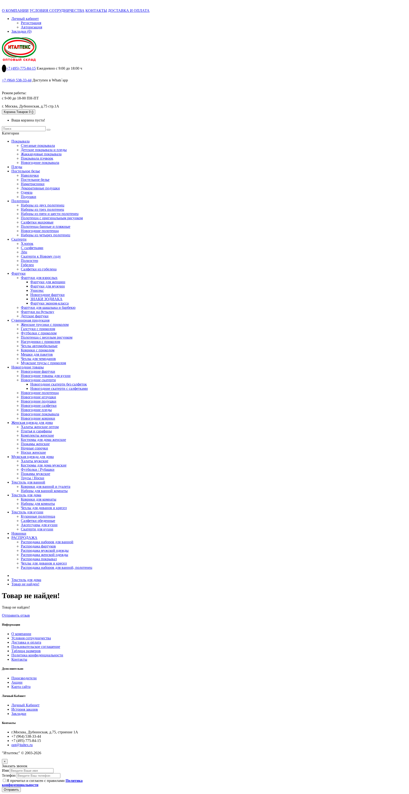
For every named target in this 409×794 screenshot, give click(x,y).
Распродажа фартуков (38, 546)
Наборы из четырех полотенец (45, 235)
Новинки (18, 533)
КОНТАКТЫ (96, 11)
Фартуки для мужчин (47, 286)
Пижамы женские (35, 444)
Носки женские (33, 452)
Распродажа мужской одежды (45, 550)
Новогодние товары (27, 367)
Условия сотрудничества (31, 638)
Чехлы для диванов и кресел (44, 508)
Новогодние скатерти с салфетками (59, 388)
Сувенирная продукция (30, 320)
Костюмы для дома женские (43, 440)
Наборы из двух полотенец (42, 205)
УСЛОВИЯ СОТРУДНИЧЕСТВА (57, 11)
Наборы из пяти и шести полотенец (50, 214)
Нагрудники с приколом (40, 342)
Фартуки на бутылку (37, 312)
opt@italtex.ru (22, 745)
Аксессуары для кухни (39, 525)
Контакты (19, 659)
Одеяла (26, 192)
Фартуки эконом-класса (49, 303)
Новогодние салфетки (39, 406)
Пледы (16, 167)
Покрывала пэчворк (37, 158)
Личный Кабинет (25, 705)
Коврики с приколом (37, 350)
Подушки (28, 197)
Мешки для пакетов (37, 354)
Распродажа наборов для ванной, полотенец (56, 567)
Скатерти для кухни (37, 529)
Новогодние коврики (38, 418)
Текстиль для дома (26, 495)
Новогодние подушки (38, 401)
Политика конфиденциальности (37, 655)
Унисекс (37, 290)
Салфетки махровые (37, 222)
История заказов (24, 709)
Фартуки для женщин (47, 282)
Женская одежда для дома (32, 423)
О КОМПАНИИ (15, 11)
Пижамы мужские (35, 474)
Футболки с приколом (39, 333)
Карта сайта (21, 687)
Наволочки (30, 175)
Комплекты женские (37, 435)
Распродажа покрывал (39, 559)
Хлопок (27, 244)
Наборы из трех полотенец (42, 209)
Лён (24, 252)
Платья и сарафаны (36, 431)
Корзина (18, 112)
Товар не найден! (25, 584)
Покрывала (20, 141)
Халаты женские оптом (40, 427)
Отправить (11, 789)
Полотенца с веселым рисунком (46, 337)
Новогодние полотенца (40, 231)
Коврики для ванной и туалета (45, 486)
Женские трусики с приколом (45, 325)
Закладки (18, 714)
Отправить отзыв (16, 615)
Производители (24, 678)
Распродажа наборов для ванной (47, 542)
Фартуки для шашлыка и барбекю (48, 307)
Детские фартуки (35, 316)
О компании (21, 634)
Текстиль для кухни (27, 512)
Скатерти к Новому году (41, 256)
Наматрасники (32, 184)
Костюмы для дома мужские (44, 465)
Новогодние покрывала (40, 163)
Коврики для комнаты (38, 499)
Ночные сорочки (34, 448)
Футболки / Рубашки (37, 469)
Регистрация (31, 23)
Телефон (9, 775)
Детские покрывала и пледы (44, 150)
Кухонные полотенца (38, 516)
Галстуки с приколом (38, 329)
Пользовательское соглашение (35, 647)
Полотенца (20, 201)
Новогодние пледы (36, 410)
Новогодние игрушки (38, 397)
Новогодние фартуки (47, 295)
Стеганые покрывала (38, 146)
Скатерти (19, 239)
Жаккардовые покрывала (41, 154)
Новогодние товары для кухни (46, 376)
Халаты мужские (34, 461)
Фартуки (18, 273)
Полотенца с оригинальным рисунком (52, 218)
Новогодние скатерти (38, 380)
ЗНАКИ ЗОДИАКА (46, 299)
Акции (16, 682)
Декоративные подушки (40, 188)
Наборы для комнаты (38, 504)
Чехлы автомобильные (39, 346)
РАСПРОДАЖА (24, 538)
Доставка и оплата (26, 642)
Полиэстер (29, 261)
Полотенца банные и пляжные (45, 226)
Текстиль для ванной (28, 482)
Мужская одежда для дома (32, 457)
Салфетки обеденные (38, 521)
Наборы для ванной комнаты (44, 491)
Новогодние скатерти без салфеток (58, 384)
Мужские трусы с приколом (43, 363)
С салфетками (32, 248)
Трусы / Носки (32, 478)
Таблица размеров (26, 651)
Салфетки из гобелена (39, 269)
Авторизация (31, 27)
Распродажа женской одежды (44, 555)
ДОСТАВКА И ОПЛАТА (129, 11)
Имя (5, 770)
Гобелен (27, 265)
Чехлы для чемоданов (38, 359)
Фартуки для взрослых (39, 278)
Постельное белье (25, 171)
